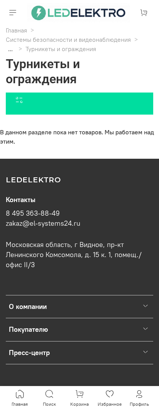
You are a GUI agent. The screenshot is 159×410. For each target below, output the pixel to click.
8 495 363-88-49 (33, 213)
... (10, 48)
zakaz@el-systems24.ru (43, 223)
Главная (16, 30)
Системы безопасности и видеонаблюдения (68, 39)
